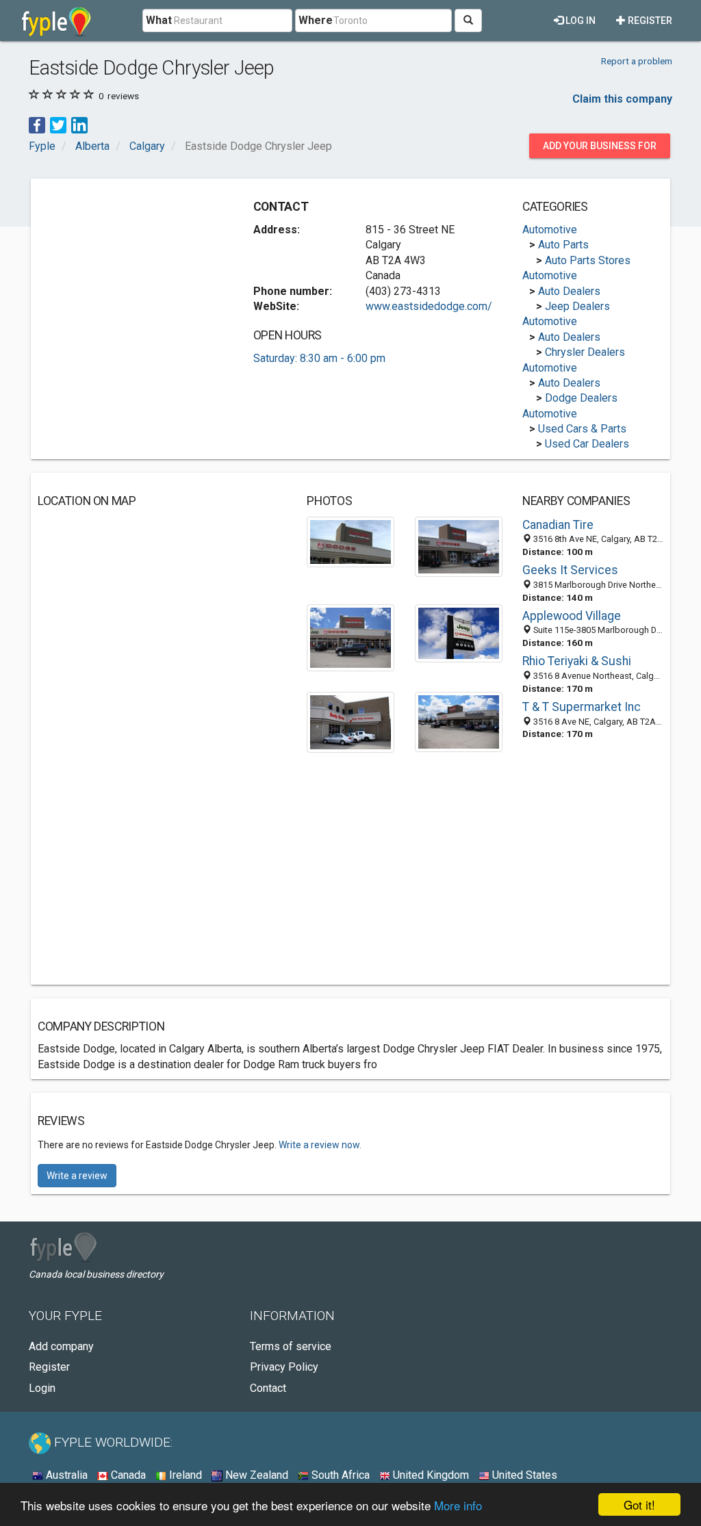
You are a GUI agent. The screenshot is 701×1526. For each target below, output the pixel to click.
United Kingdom (429, 1475)
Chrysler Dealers (585, 352)
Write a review (77, 1175)
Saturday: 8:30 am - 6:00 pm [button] (319, 358)
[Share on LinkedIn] (79, 124)
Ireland (184, 1475)
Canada (127, 1475)
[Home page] (56, 20)
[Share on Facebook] (37, 124)
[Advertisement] (140, 271)
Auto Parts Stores (587, 260)
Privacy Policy (284, 1366)
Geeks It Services (570, 570)
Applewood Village (571, 616)
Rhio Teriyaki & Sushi (576, 661)
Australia (65, 1475)
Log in (579, 20)
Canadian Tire (558, 525)
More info (458, 1505)
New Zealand (255, 1475)
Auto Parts (563, 244)
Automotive (549, 229)
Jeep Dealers (577, 306)
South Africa (339, 1475)
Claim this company (622, 98)
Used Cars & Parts (582, 428)
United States (523, 1475)
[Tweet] (58, 124)
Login (42, 1388)
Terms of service (290, 1346)
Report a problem (636, 60)
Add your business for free (600, 149)
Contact (268, 1388)
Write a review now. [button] (320, 1144)
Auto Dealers (569, 291)
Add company (61, 1346)
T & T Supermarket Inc (581, 707)
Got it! (639, 1504)
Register (649, 20)
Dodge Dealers (581, 397)
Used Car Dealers (587, 443)
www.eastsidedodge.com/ (429, 306)
